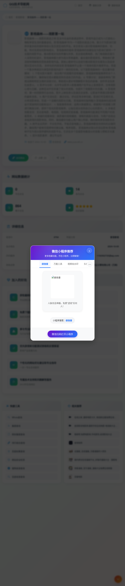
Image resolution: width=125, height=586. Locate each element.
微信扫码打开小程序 (62, 334)
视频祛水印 (73, 263)
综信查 (45, 263)
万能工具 (58, 263)
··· (89, 264)
